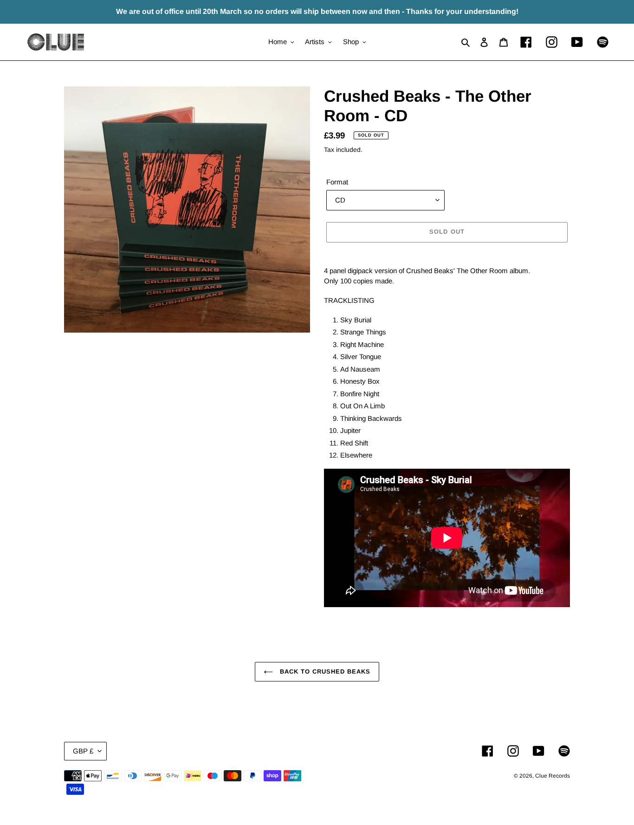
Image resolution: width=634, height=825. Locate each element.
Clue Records (552, 776)
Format (337, 182)
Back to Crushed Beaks (324, 671)
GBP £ (83, 751)
